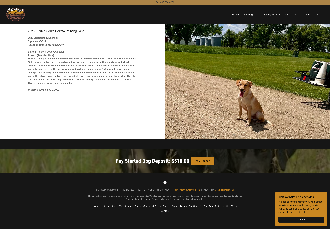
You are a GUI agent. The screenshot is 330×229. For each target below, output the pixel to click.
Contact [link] (319, 14)
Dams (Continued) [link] (190, 206)
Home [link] (235, 14)
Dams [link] (175, 206)
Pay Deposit (202, 161)
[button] (250, 14)
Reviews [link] (306, 14)
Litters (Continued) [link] (122, 206)
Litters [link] (105, 206)
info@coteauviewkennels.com (186, 190)
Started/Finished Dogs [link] (148, 206)
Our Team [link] (291, 14)
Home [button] (96, 206)
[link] (15, 14)
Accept (301, 220)
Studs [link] (166, 206)
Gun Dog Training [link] (271, 14)
